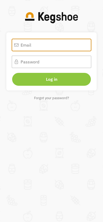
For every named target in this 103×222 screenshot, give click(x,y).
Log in (51, 79)
